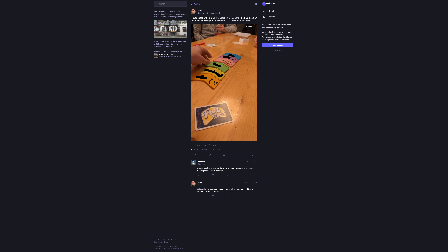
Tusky (214, 145)
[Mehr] (251, 155)
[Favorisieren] (224, 155)
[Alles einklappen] (256, 4)
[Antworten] (196, 155)
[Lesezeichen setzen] (238, 155)
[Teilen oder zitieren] (210, 155)
